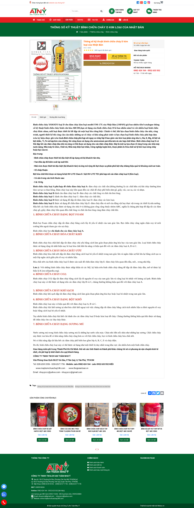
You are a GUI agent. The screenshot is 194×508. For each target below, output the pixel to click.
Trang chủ (41, 20)
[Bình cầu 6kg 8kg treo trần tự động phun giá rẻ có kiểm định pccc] (42, 415)
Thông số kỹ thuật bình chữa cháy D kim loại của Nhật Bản (55, 386)
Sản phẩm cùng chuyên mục (43, 398)
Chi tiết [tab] (33, 117)
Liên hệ (125, 20)
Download (110, 20)
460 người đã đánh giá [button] (103, 50)
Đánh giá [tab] (43, 117)
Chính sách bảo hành (96, 462)
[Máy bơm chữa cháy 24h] (38, 11)
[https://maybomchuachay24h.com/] (77, 32)
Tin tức (95, 20)
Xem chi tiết (42, 440)
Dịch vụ (80, 20)
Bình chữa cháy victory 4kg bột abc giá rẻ (97, 430)
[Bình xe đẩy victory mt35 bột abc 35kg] (124, 415)
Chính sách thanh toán (97, 467)
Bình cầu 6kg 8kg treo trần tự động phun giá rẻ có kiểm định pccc (42, 431)
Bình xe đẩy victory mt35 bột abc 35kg (124, 430)
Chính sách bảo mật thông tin (99, 470)
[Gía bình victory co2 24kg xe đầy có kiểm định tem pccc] (151, 415)
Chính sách (92, 458)
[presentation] (95, 449)
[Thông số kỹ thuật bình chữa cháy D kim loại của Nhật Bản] (55, 107)
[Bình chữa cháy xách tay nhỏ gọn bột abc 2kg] (70, 415)
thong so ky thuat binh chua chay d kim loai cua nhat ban (92, 386)
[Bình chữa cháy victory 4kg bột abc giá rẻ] (97, 415)
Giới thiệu (57, 20)
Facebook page (147, 458)
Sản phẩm (69, 20)
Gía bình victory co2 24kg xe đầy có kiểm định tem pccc (151, 431)
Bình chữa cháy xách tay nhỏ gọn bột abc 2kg (70, 430)
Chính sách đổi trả (95, 465)
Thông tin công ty (40, 458)
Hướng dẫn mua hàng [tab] (57, 117)
